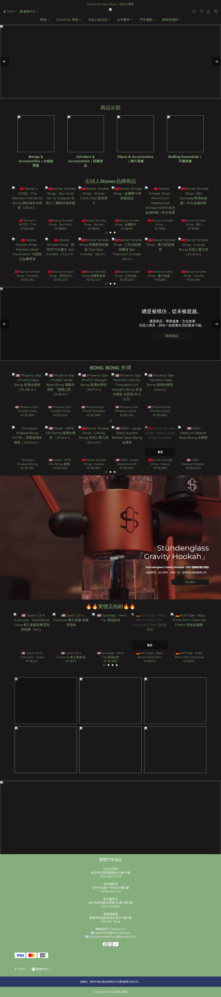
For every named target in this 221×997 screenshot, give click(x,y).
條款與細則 (170, 20)
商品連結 (190, 582)
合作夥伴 (123, 20)
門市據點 (146, 20)
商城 (43, 20)
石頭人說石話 (97, 20)
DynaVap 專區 (67, 20)
